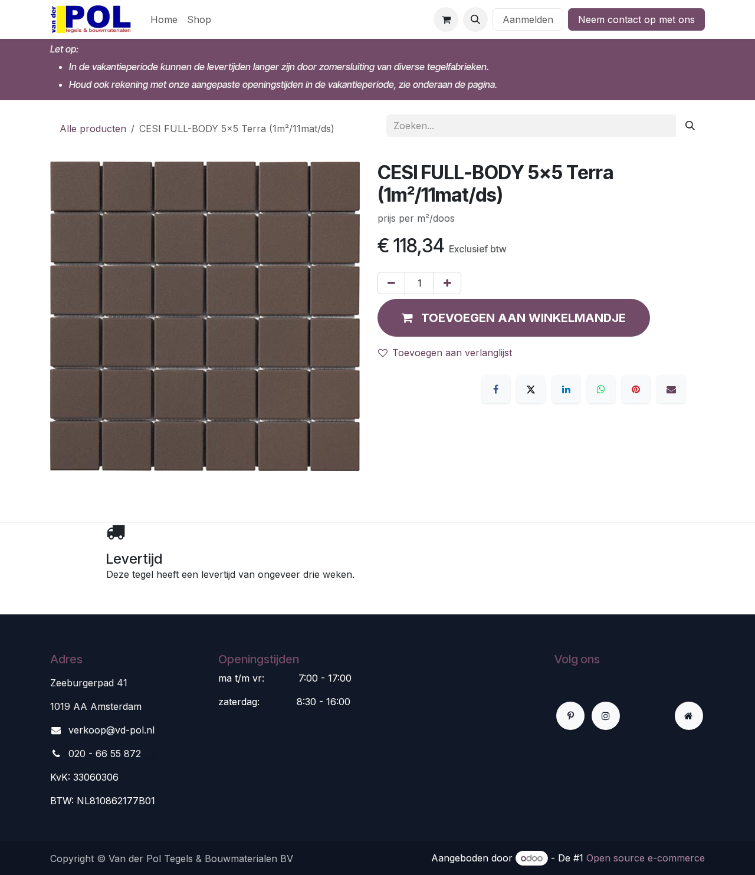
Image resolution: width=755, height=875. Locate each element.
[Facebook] (496, 389)
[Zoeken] (690, 125)
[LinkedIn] (566, 389)
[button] (475, 19)
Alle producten (93, 128)
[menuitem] (164, 19)
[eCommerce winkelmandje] (446, 19)
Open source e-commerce (645, 858)
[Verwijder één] (391, 283)
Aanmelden (528, 19)
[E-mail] (671, 389)
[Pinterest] (636, 389)
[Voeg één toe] (447, 283)
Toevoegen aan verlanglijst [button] (452, 352)
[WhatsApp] (601, 389)
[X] (531, 389)
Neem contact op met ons (636, 19)
